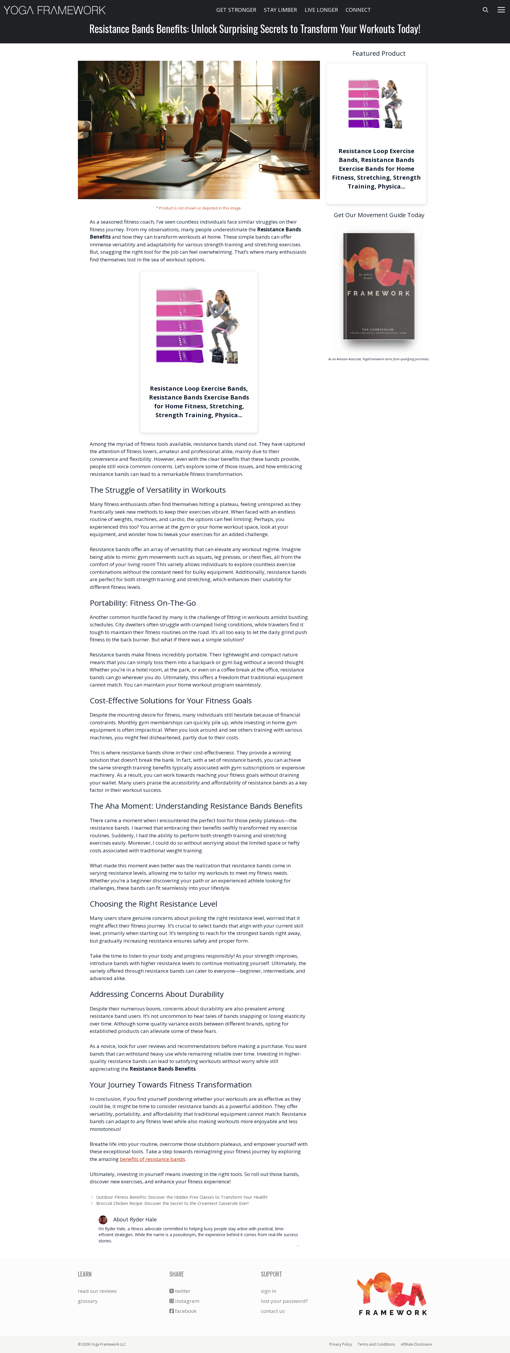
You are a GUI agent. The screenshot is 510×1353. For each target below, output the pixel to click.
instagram (186, 1301)
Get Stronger (236, 9)
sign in (268, 1291)
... (298, 1245)
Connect (358, 9)
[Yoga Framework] (54, 9)
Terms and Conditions (376, 1344)
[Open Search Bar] (485, 9)
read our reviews (97, 1291)
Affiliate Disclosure (416, 1344)
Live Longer (321, 9)
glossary (88, 1301)
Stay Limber (280, 9)
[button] (501, 9)
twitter (182, 1291)
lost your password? (284, 1301)
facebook (185, 1311)
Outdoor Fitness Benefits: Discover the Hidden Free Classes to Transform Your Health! (181, 1197)
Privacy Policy (340, 1344)
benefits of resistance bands (152, 1159)
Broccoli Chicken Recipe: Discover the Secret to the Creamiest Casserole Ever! (172, 1203)
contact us (273, 1311)
